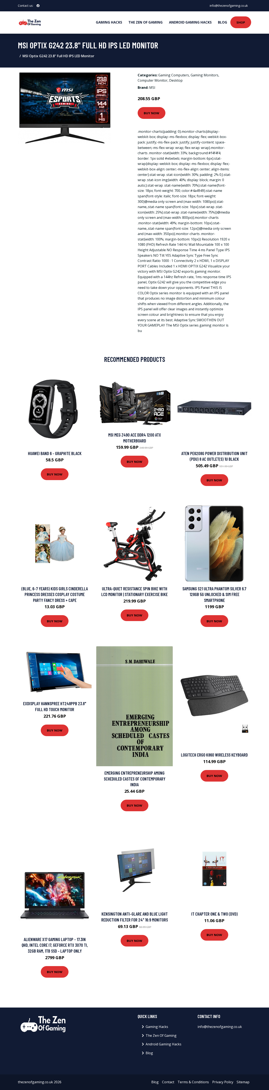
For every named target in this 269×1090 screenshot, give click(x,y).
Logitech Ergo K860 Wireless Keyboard (214, 754)
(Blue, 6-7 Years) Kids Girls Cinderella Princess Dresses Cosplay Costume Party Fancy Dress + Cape (54, 594)
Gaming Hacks (109, 22)
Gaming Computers (173, 75)
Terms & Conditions (193, 1082)
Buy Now (151, 113)
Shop (240, 22)
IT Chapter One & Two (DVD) (214, 913)
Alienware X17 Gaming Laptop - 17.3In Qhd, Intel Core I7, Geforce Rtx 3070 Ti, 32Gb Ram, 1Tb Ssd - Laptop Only (55, 945)
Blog (222, 22)
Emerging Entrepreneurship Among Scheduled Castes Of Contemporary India (134, 778)
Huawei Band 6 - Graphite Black (55, 453)
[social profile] (38, 6)
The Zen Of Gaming (145, 22)
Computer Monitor (152, 80)
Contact (168, 1082)
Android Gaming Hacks (190, 22)
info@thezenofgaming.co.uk (229, 6)
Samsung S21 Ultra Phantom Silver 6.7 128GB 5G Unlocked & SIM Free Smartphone (214, 594)
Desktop (176, 80)
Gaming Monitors (204, 75)
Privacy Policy (222, 1082)
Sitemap (243, 1082)
